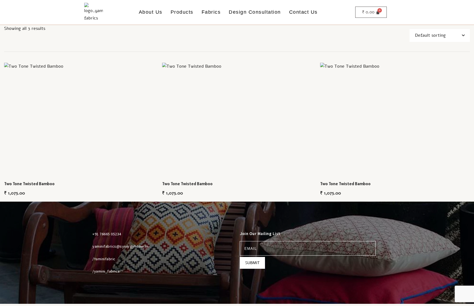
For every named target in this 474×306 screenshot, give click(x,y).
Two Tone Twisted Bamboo (29, 183)
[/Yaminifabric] (85, 258)
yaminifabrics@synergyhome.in (120, 246)
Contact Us (303, 12)
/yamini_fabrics (106, 271)
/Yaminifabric (103, 258)
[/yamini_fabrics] (85, 271)
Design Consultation (255, 12)
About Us (150, 12)
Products (182, 12)
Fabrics (211, 12)
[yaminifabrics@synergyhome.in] (85, 246)
